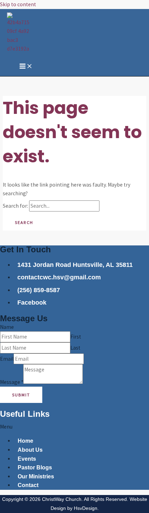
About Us (30, 450)
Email (7, 359)
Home (25, 441)
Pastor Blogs (35, 467)
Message (11, 382)
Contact (28, 485)
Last (75, 347)
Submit (21, 394)
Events (27, 459)
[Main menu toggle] (26, 66)
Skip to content (18, 4)
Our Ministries (36, 476)
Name (7, 327)
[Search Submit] (112, 206)
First (75, 336)
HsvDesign (85, 508)
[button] (74, 426)
